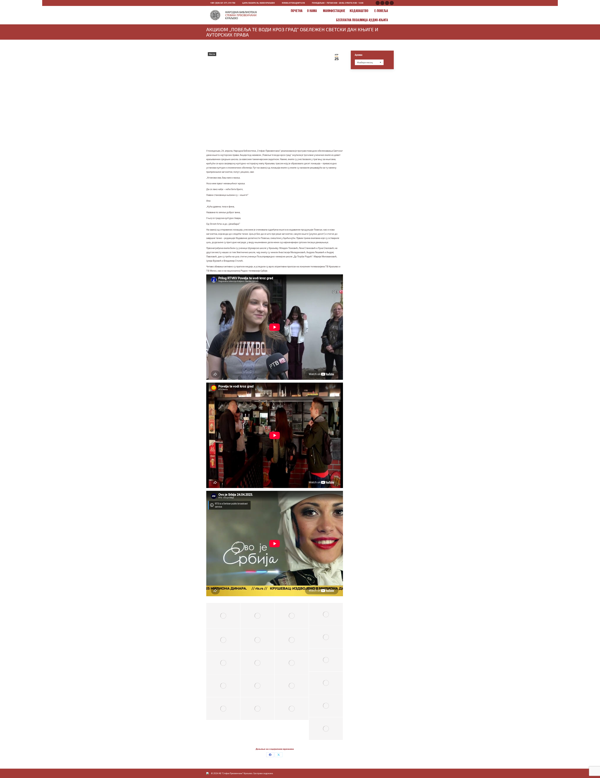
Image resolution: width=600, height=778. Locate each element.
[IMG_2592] (223, 640)
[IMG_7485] (223, 615)
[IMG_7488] (292, 615)
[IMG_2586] (326, 614)
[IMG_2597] (257, 640)
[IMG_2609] (223, 685)
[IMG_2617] (292, 708)
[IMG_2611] (292, 685)
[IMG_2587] (326, 637)
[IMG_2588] (223, 663)
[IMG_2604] (292, 663)
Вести (212, 54)
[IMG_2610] (257, 685)
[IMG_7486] (257, 615)
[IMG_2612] (326, 705)
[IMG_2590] (257, 663)
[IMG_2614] (257, 708)
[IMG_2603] (326, 660)
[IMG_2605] (326, 682)
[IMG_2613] (223, 708)
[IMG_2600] (292, 640)
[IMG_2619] (326, 728)
